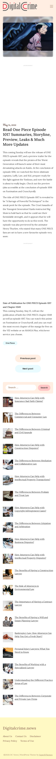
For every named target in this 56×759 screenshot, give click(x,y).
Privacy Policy (10, 741)
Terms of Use (27, 741)
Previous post (28, 358)
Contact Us (21, 736)
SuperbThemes (45, 755)
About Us (7, 736)
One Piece (10, 343)
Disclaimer (35, 736)
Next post (28, 368)
